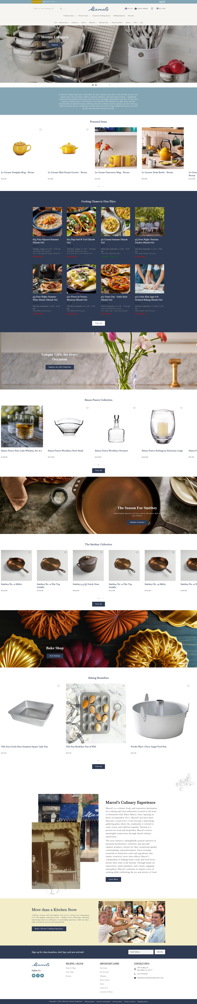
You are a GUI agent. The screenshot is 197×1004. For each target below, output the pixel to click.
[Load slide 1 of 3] (92, 85)
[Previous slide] (88, 85)
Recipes (68, 976)
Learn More (113, 879)
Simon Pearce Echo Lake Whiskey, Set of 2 (21, 450)
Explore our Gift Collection (60, 367)
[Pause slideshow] (109, 85)
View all (98, 323)
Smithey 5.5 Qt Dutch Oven (86, 584)
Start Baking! (55, 655)
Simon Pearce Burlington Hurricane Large (162, 450)
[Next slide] (104, 85)
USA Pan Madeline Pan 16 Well (81, 746)
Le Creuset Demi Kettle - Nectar (157, 172)
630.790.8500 (142, 974)
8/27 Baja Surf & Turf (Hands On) (81, 241)
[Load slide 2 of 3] (95, 85)
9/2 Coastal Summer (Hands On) (114, 241)
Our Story (103, 968)
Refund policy (89, 1001)
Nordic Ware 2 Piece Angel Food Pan (148, 746)
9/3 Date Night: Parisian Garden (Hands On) (146, 241)
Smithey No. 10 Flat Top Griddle (120, 586)
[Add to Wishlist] (40, 129)
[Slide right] (103, 186)
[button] (69, 16)
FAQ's (102, 984)
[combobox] (45, 9)
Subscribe (160, 952)
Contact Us (104, 988)
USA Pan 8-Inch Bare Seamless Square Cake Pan (24, 746)
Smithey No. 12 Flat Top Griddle (48, 586)
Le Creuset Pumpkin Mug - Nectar (17, 172)
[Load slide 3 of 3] (99, 85)
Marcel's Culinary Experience (72, 1001)
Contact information (104, 1001)
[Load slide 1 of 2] (96, 665)
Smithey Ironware (137, 522)
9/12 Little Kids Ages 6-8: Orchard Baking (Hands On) (148, 298)
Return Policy (105, 980)
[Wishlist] (152, 8)
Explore (55, 44)
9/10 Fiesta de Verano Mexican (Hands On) (77, 298)
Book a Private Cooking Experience (49, 928)
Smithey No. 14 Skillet (155, 584)
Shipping (103, 976)
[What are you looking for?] (60, 8)
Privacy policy (117, 1001)
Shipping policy (142, 1001)
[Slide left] (94, 186)
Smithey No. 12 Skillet (11, 584)
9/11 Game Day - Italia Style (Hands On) (114, 298)
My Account (104, 972)
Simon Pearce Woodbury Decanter (111, 450)
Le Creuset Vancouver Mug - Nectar (112, 172)
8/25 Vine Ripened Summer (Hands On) (46, 241)
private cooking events (72, 915)
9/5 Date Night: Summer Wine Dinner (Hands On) (45, 298)
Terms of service (129, 1001)
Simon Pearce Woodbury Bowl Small (65, 450)
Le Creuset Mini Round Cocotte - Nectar (67, 172)
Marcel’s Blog (71, 968)
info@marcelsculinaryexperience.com (150, 977)
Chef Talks (70, 972)
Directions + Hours (49, 2)
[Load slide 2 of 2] (100, 665)
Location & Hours (106, 992)
